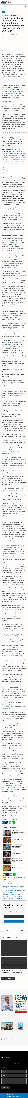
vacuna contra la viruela (9, 388)
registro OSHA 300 (8, 263)
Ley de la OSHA (17, 494)
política (6, 315)
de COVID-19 (16, 288)
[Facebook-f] (10, 1063)
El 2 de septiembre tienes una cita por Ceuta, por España (20, 1020)
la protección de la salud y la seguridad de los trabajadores (13, 451)
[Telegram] (18, 1063)
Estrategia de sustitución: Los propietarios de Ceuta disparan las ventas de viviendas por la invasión (13, 896)
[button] (25, 2)
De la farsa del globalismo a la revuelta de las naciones (20, 1037)
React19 (5, 298)
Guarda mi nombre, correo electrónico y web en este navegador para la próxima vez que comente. (13, 972)
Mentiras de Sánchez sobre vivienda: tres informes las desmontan (6, 1038)
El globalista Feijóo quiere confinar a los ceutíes (6, 1019)
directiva (20, 106)
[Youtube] (15, 1063)
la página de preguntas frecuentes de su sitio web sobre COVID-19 (13, 153)
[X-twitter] (12, 1063)
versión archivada (14, 182)
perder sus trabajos (18, 231)
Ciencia (3, 12)
